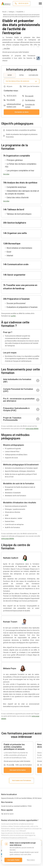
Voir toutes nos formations (21, 780)
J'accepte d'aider (13, 860)
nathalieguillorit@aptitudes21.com (14, 105)
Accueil (4, 11)
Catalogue (11, 11)
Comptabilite (19, 11)
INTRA (21, 75)
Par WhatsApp (30, 100)
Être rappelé (29, 96)
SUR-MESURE (33, 75)
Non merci (31, 860)
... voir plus (6, 48)
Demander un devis (21, 112)
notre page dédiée (32, 428)
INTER (10, 75)
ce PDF (13, 316)
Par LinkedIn (11, 100)
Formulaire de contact (30, 106)
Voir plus (6, 174)
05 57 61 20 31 (11, 95)
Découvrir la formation (18, 770)
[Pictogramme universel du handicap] (38, 58)
